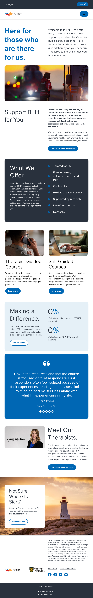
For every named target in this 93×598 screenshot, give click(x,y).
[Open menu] (84, 14)
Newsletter (52, 568)
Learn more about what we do (63, 148)
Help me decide (18, 521)
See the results (19, 342)
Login (81, 4)
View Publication (45, 406)
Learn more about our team (62, 467)
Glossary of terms (68, 568)
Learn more (13, 291)
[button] (40, 411)
